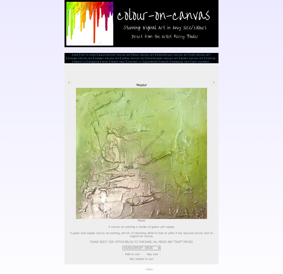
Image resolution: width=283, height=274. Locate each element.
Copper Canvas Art (107, 58)
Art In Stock (88, 54)
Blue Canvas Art (143, 54)
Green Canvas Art (192, 58)
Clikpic (149, 269)
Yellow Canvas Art (133, 58)
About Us (80, 61)
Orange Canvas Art (80, 58)
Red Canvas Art (200, 54)
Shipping (93, 61)
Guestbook (151, 61)
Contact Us (135, 61)
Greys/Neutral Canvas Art (115, 54)
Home (75, 54)
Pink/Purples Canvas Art (162, 58)
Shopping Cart (180, 61)
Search (164, 61)
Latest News (118, 61)
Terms (105, 61)
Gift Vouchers (200, 61)
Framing (210, 58)
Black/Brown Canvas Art (172, 54)
